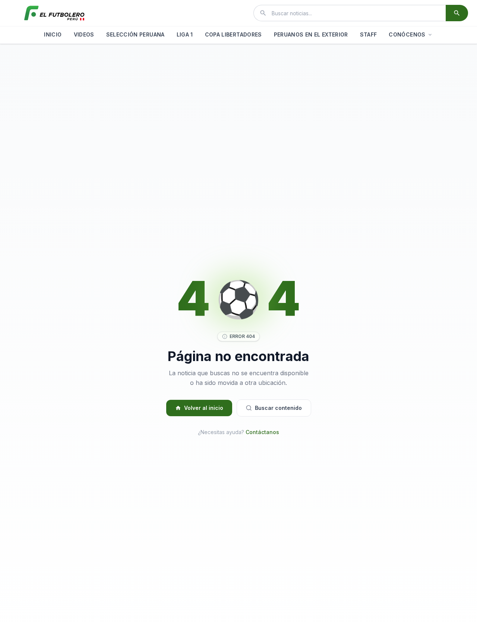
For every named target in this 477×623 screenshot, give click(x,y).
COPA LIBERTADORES (233, 34)
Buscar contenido (278, 408)
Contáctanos (262, 432)
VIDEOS (84, 34)
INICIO (52, 34)
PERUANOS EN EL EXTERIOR (311, 34)
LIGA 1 (185, 34)
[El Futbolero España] (54, 13)
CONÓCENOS (407, 34)
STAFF (368, 34)
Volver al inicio (203, 408)
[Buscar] (457, 13)
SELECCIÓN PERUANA (135, 34)
